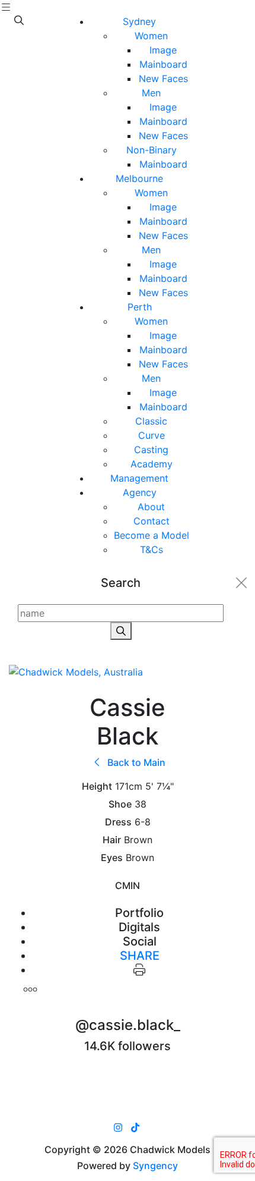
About (151, 507)
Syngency (155, 1165)
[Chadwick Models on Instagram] (118, 1127)
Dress (118, 822)
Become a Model (151, 535)
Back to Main (135, 762)
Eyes (112, 857)
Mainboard (163, 64)
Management (139, 478)
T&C (151, 549)
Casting (151, 450)
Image (163, 50)
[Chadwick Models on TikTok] (135, 1127)
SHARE (140, 955)
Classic (151, 421)
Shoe (120, 804)
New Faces (163, 78)
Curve (151, 435)
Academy (151, 464)
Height (97, 786)
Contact (151, 521)
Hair (112, 840)
